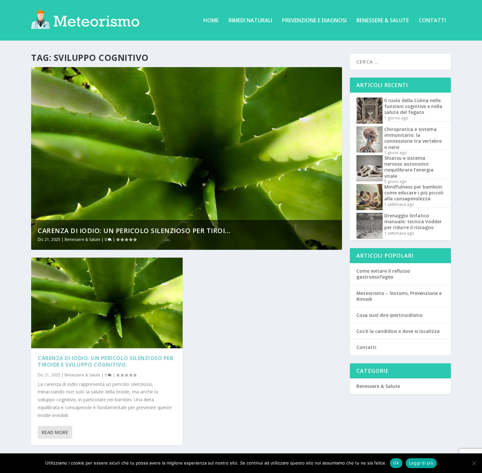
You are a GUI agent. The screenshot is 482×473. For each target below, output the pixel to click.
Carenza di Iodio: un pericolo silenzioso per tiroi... (134, 230)
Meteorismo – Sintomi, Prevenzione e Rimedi (399, 296)
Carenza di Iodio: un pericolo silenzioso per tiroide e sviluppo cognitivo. (105, 362)
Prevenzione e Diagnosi (314, 21)
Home (211, 21)
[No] (474, 463)
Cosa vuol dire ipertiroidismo (389, 315)
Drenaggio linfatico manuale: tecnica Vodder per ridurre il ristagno (413, 221)
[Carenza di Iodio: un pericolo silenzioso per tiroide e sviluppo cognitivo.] (107, 303)
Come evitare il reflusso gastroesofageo (383, 274)
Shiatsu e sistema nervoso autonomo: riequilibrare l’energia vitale (408, 167)
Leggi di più (421, 462)
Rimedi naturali (250, 21)
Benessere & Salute (382, 21)
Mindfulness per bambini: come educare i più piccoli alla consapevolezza (413, 193)
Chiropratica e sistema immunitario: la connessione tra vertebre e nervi (413, 138)
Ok (396, 462)
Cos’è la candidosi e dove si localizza (398, 331)
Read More (55, 432)
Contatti (432, 21)
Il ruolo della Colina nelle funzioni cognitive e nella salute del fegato (413, 106)
